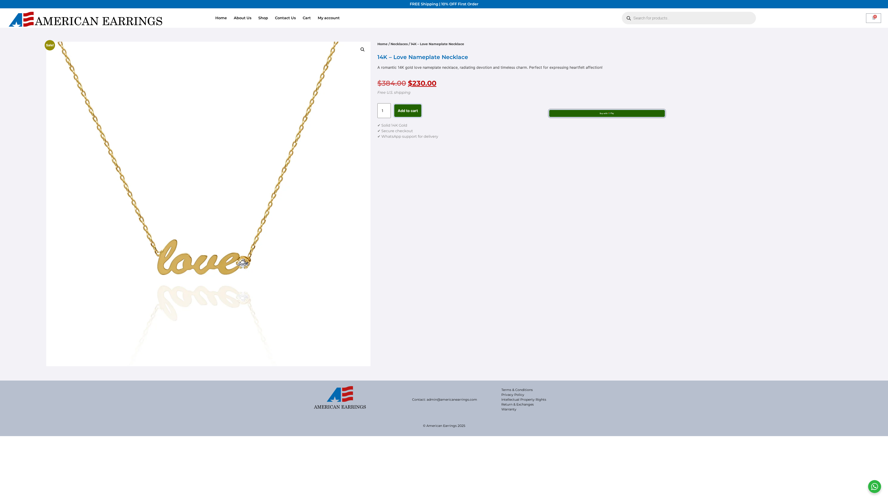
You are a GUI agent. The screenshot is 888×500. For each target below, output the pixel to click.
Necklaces (399, 44)
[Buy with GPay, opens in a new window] (607, 113)
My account (329, 18)
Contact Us (285, 18)
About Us (242, 18)
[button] (362, 49)
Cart (307, 18)
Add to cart (408, 110)
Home (221, 18)
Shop (263, 18)
